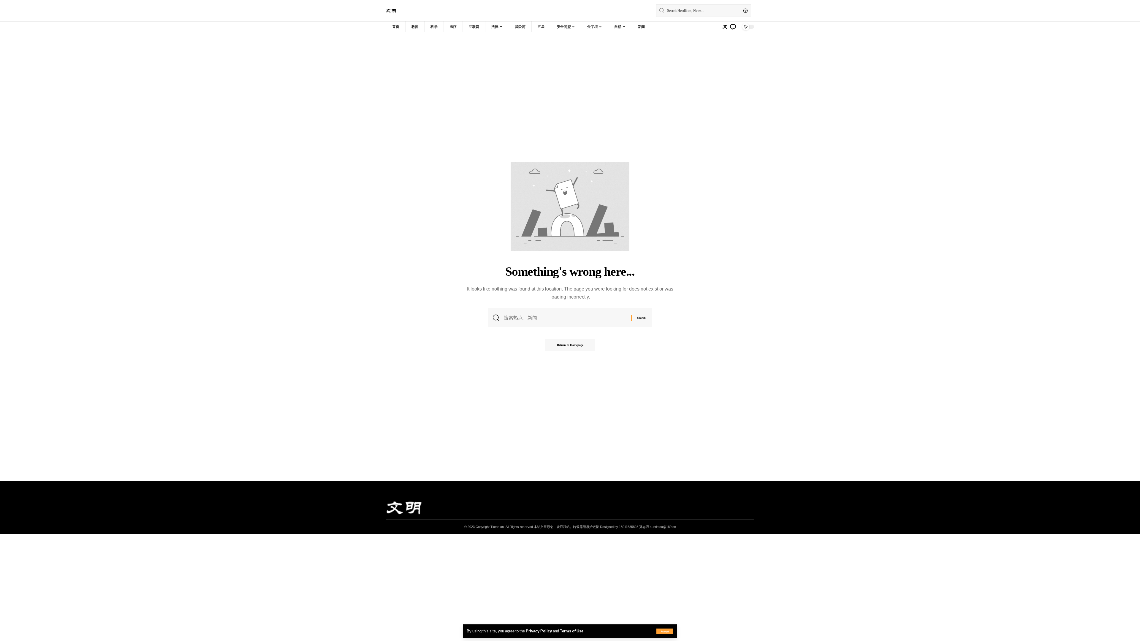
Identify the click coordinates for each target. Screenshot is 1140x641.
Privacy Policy (539, 631)
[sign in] (724, 26)
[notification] (733, 27)
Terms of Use (571, 631)
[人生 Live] (391, 11)
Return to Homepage (570, 345)
